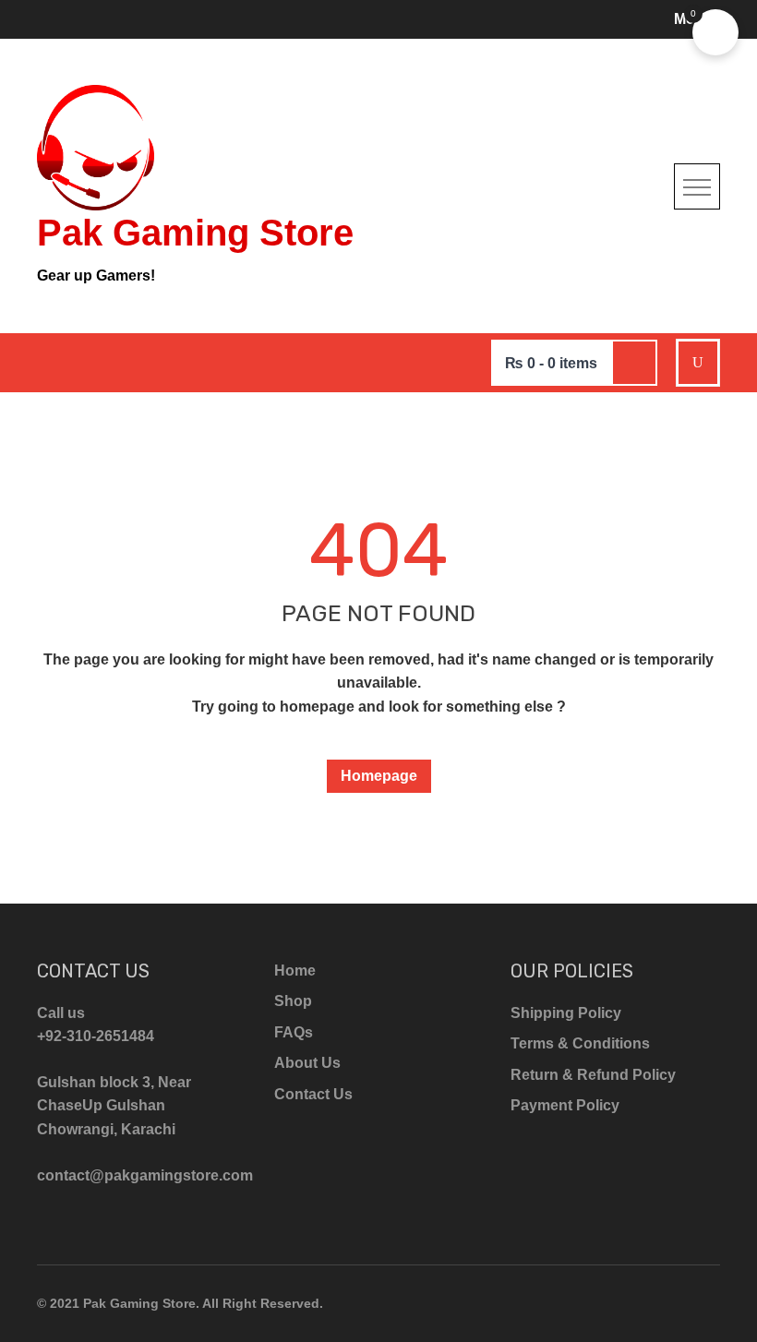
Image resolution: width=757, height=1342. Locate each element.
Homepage (379, 776)
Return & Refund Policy (593, 1075)
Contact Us (313, 1094)
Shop (293, 1001)
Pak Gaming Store (195, 232)
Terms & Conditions (580, 1043)
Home (295, 970)
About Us (307, 1063)
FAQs (293, 1032)
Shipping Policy (566, 1013)
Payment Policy (565, 1105)
